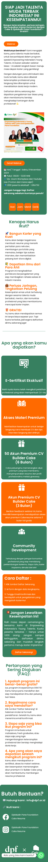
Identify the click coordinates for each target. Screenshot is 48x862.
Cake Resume (18, 818)
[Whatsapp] (40, 855)
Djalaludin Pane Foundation (25, 827)
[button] (11, 44)
